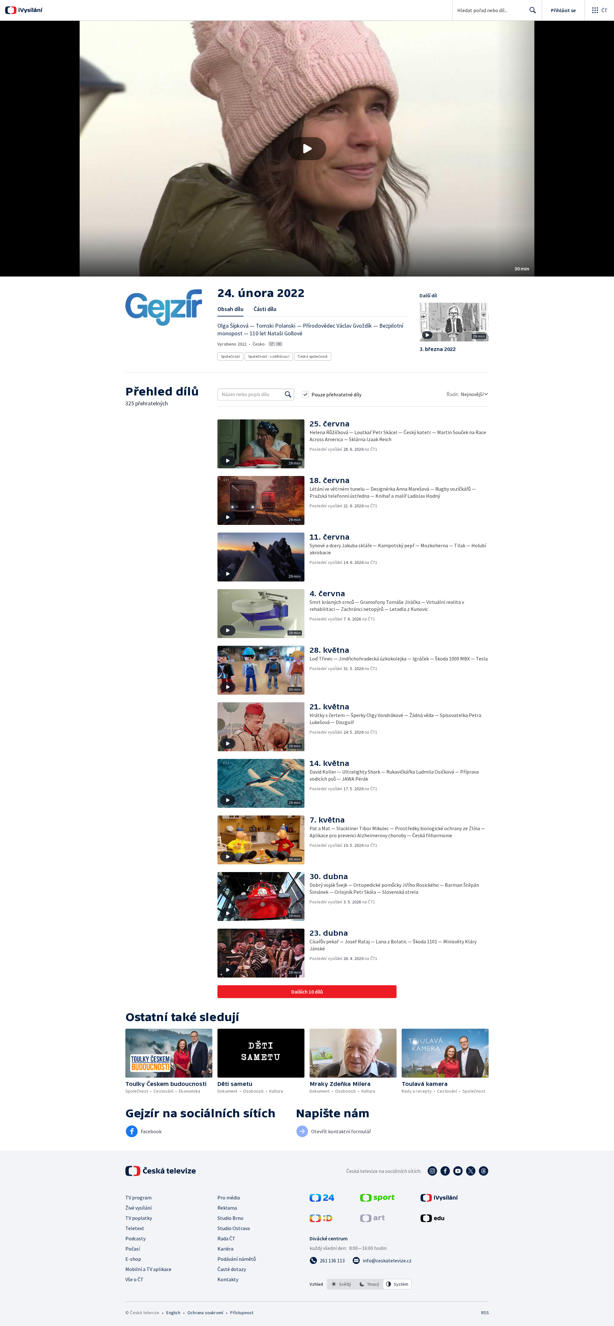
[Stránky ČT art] (372, 1220)
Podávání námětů (236, 1259)
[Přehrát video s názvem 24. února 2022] (307, 148)
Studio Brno (230, 1218)
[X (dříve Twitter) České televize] (471, 1171)
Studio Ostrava (233, 1228)
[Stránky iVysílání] (439, 1200)
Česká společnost (312, 356)
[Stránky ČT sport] (377, 1200)
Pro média (228, 1197)
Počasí (132, 1248)
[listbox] (369, 1284)
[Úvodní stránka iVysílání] (29, 10)
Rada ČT (226, 1238)
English (173, 1312)
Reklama (227, 1208)
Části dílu (265, 309)
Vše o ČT (134, 1279)
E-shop (133, 1259)
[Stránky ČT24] (322, 1200)
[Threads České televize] (483, 1171)
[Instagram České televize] (432, 1171)
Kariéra (225, 1248)
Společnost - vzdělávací (268, 356)
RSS (485, 1312)
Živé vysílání (138, 1208)
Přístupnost (241, 1312)
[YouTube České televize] (458, 1171)
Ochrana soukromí (205, 1312)
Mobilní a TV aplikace (148, 1269)
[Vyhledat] (288, 394)
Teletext (134, 1228)
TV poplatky (138, 1218)
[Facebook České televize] (445, 1171)
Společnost (230, 356)
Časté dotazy (231, 1269)
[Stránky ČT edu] (432, 1220)
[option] (341, 1284)
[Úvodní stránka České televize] (161, 1171)
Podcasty (135, 1238)
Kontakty (227, 1279)
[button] (307, 149)
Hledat (533, 10)
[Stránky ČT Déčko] (321, 1220)
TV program (138, 1197)
